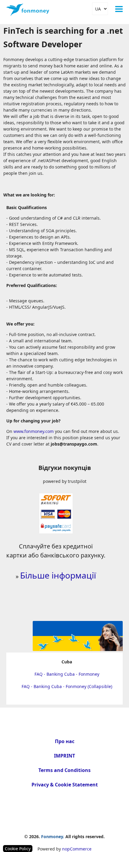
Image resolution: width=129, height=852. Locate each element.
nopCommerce (77, 849)
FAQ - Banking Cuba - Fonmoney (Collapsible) (67, 686)
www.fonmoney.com (34, 431)
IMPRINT (64, 755)
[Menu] (119, 9)
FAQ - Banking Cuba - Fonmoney (66, 674)
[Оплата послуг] (56, 531)
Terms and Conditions (64, 770)
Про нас (64, 741)
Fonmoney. (52, 836)
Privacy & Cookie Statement (65, 784)
